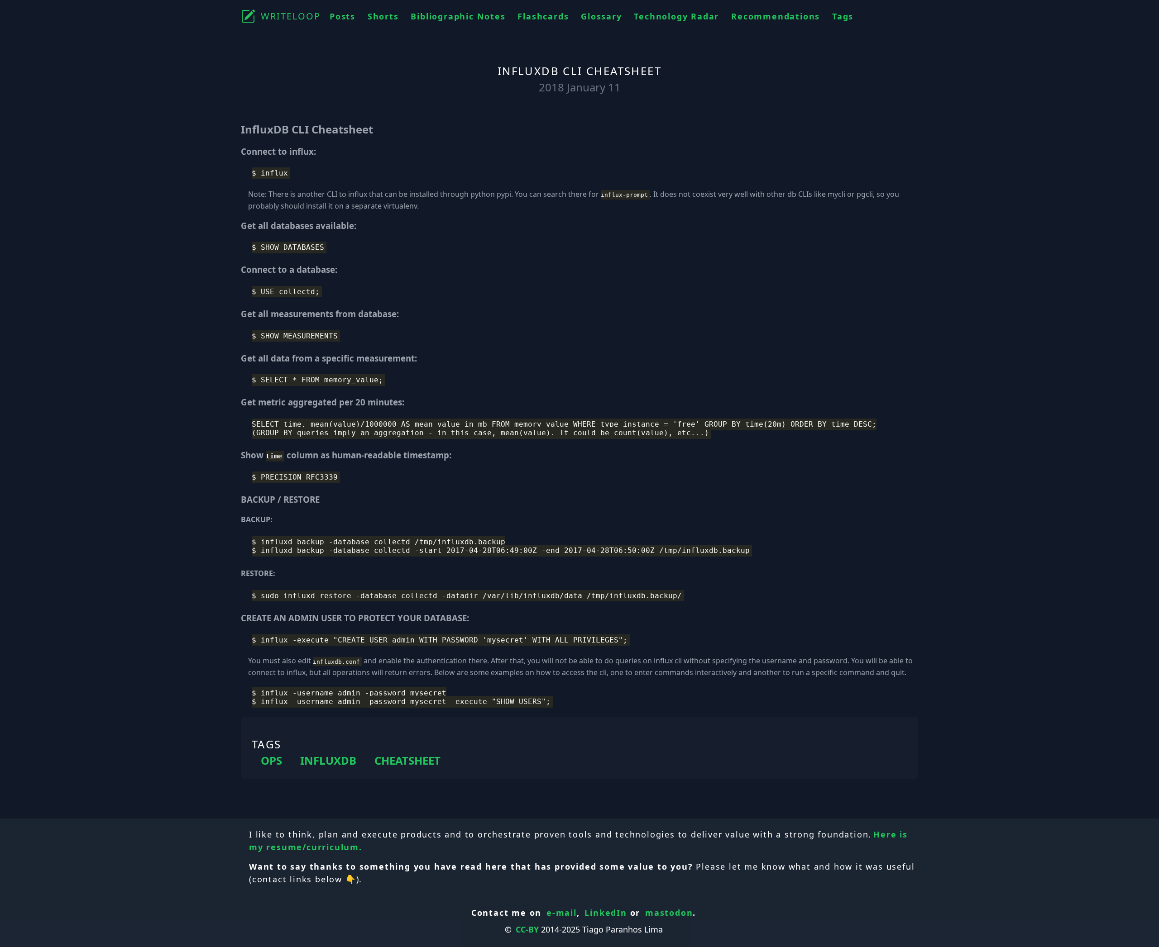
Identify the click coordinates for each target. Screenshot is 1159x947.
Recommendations (775, 16)
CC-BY (527, 929)
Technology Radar (676, 16)
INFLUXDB (328, 760)
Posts (342, 16)
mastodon (669, 912)
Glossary (601, 16)
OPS (271, 760)
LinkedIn (605, 912)
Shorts (383, 16)
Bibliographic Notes (458, 16)
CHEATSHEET (407, 760)
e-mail (561, 912)
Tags (842, 16)
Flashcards (543, 16)
